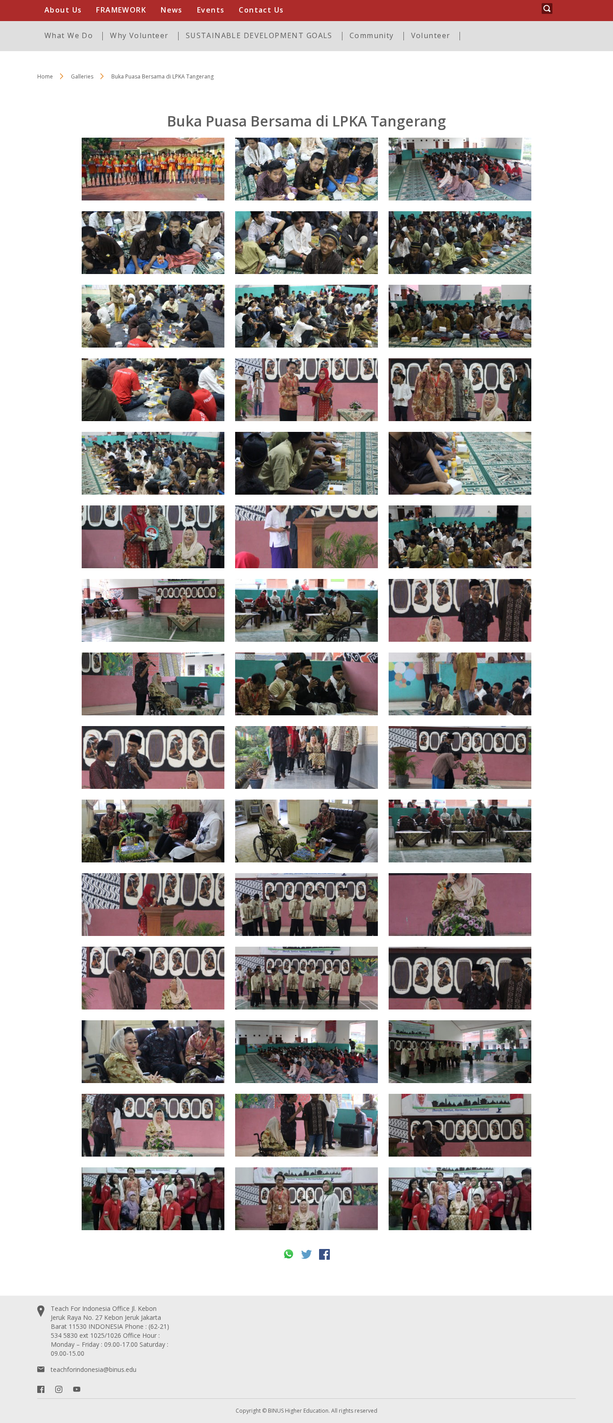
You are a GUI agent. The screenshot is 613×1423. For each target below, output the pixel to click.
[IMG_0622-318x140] (460, 1051)
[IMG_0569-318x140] (153, 831)
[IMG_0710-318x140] (153, 757)
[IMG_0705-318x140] (460, 610)
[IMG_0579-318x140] (153, 1051)
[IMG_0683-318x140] (306, 610)
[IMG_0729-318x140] (460, 242)
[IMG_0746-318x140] (306, 316)
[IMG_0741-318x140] (460, 463)
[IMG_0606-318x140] (460, 831)
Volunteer (431, 35)
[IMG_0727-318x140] (460, 316)
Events (211, 10)
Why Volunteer (139, 35)
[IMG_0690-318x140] (306, 1051)
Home (45, 76)
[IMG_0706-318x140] (460, 757)
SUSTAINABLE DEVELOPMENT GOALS (259, 35)
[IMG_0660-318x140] (306, 389)
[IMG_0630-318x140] (306, 904)
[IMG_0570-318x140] (306, 831)
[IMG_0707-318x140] (153, 978)
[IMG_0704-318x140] (460, 978)
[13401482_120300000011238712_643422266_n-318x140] (306, 1198)
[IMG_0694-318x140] (460, 684)
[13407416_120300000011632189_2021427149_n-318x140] (460, 1198)
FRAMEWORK (121, 10)
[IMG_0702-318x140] (306, 1125)
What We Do (68, 35)
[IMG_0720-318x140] (153, 536)
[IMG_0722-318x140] (306, 684)
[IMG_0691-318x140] (153, 684)
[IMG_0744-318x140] (153, 463)
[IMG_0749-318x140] (306, 169)
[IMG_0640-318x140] (306, 536)
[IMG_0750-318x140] (153, 242)
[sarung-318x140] (153, 169)
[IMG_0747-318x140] (306, 242)
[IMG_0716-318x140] (460, 389)
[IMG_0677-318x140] (460, 904)
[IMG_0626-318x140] (306, 978)
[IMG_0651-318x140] (153, 904)
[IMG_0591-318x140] (306, 757)
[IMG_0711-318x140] (460, 1125)
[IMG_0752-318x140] (153, 316)
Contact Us (261, 10)
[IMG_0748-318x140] (460, 536)
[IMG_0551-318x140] (460, 169)
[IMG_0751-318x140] (153, 389)
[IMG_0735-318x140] (306, 463)
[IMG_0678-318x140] (153, 610)
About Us (63, 10)
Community (372, 35)
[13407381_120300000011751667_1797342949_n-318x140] (153, 1198)
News (172, 10)
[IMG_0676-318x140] (153, 1125)
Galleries (82, 76)
